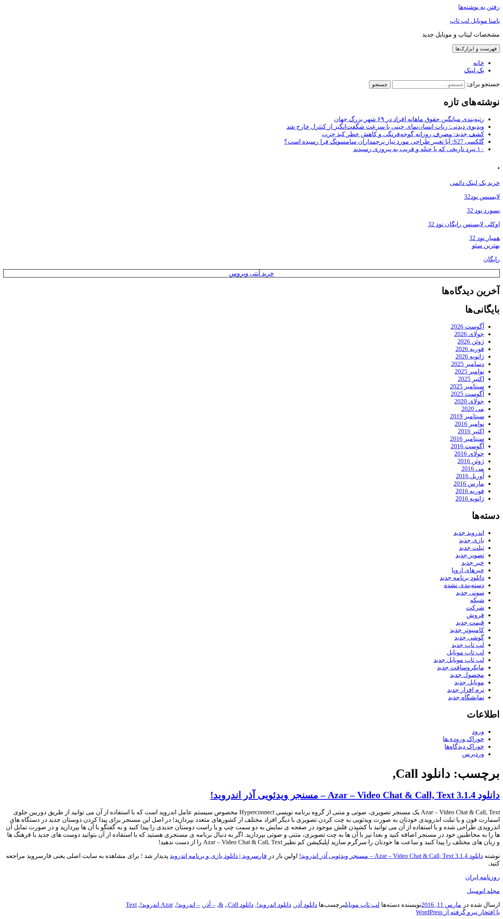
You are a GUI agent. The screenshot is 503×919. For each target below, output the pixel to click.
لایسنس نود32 (482, 196)
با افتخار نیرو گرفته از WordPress (458, 912)
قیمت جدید (470, 622)
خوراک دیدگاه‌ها (464, 746)
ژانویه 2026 (469, 356)
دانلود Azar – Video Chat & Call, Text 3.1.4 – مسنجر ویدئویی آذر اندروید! (355, 795)
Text (131, 904)
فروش (475, 615)
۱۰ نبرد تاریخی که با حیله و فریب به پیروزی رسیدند (418, 149)
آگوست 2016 (467, 446)
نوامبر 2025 (469, 371)
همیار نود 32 (484, 238)
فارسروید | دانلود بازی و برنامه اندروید (218, 855)
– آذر (209, 904)
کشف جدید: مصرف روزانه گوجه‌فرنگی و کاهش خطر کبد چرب (403, 134)
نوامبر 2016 (469, 423)
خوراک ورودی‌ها (463, 739)
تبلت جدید (471, 547)
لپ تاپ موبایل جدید (458, 659)
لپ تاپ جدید (468, 645)
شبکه (477, 600)
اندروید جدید (468, 532)
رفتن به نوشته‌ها (479, 7)
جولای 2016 (469, 453)
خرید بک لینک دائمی (475, 182)
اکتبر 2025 (471, 378)
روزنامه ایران (482, 877)
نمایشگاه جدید (466, 697)
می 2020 (472, 408)
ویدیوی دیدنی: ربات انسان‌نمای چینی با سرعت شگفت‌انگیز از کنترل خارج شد (385, 126)
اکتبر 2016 (471, 431)
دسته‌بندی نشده (464, 585)
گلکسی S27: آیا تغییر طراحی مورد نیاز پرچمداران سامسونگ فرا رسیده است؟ (384, 141)
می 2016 (472, 468)
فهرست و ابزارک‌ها (476, 49)
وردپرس (473, 754)
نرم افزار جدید (465, 689)
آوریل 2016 (470, 476)
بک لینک (474, 70)
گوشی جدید (469, 637)
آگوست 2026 (467, 326)
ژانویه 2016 (469, 498)
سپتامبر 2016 (467, 438)
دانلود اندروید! (274, 904)
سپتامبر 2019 (467, 416)
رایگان (491, 259)
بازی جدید (471, 540)
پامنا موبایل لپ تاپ (475, 20)
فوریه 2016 (469, 491)
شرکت (475, 607)
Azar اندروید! (156, 904)
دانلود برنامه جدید (462, 577)
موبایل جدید (469, 682)
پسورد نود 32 (483, 210)
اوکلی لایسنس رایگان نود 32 (464, 224)
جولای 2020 (469, 401)
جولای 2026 (469, 334)
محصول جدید (467, 674)
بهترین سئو (486, 245)
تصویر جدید (469, 555)
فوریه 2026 (469, 349)
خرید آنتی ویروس (251, 273)
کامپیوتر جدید (467, 630)
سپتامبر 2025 (467, 386)
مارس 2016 (468, 483)
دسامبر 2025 (467, 364)
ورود (478, 731)
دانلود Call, (239, 904)
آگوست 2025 (467, 393)
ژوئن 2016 (470, 461)
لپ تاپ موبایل (465, 652)
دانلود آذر (305, 904)
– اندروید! (188, 904)
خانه (478, 62)
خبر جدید (472, 562)
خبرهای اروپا (468, 570)
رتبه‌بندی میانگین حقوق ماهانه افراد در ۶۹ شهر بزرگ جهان (409, 119)
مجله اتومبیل (483, 891)
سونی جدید (470, 592)
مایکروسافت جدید (460, 667)
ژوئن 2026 (470, 341)
